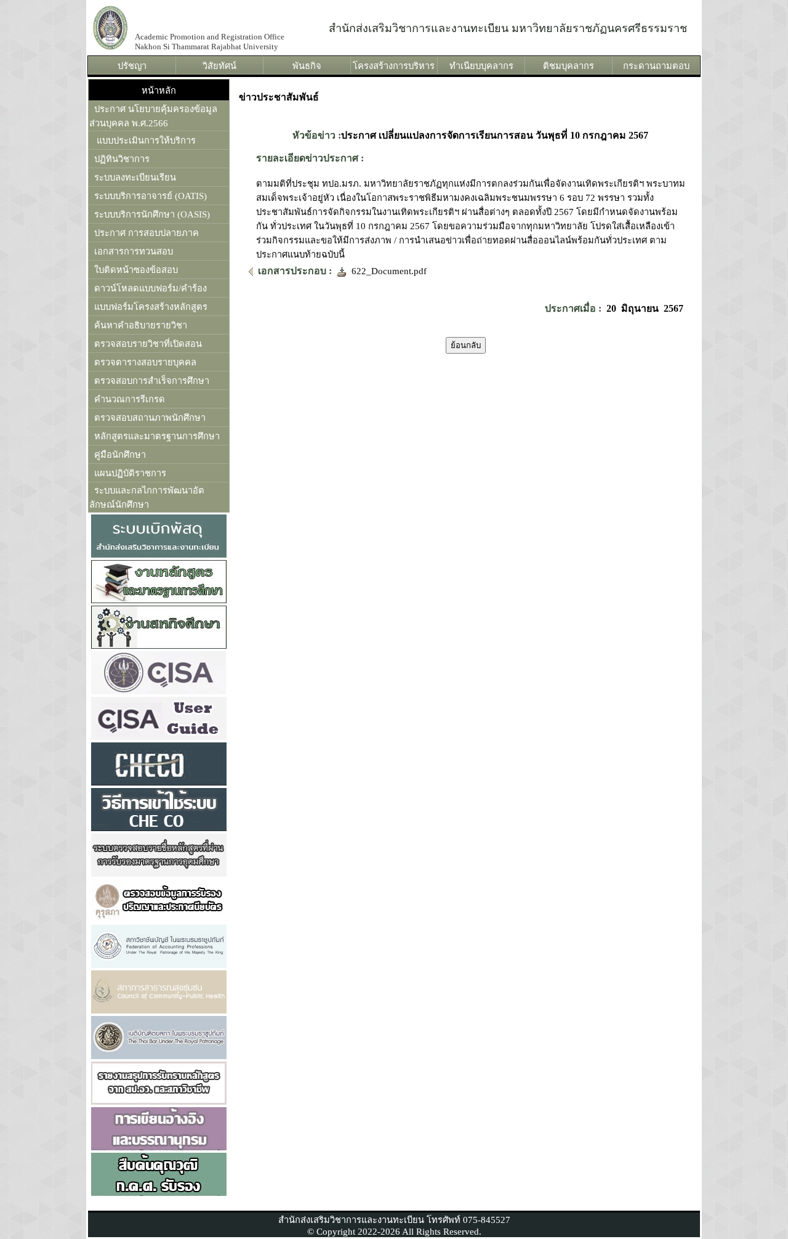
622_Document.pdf (387, 271)
